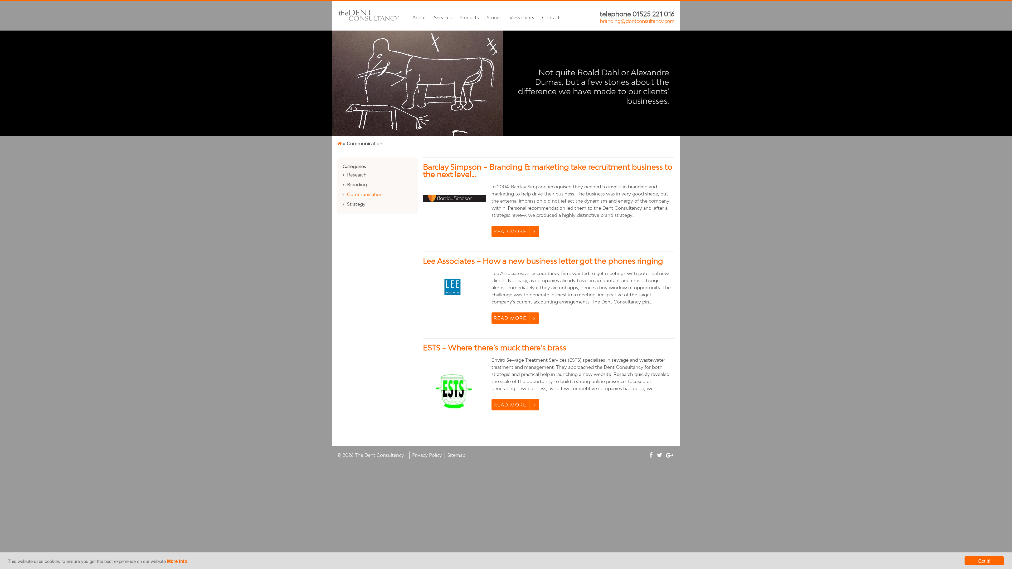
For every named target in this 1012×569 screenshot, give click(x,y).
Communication (365, 194)
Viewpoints (521, 17)
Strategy (356, 204)
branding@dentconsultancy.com (637, 21)
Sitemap (456, 455)
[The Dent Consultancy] (369, 20)
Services (443, 17)
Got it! (984, 560)
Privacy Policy (427, 455)
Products (469, 17)
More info (177, 561)
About (419, 17)
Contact (551, 17)
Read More (510, 231)
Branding (357, 184)
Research (357, 175)
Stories (494, 17)
